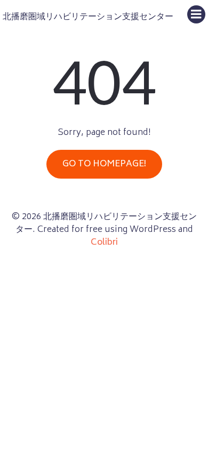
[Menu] (196, 14)
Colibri (104, 242)
